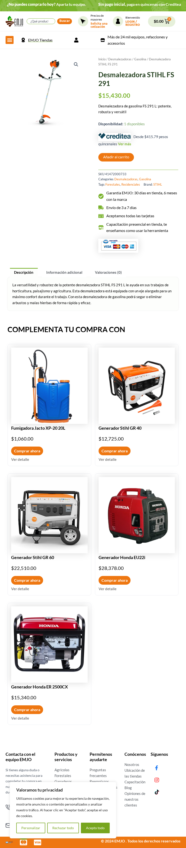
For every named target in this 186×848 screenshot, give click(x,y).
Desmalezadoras (120, 59)
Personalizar (30, 828)
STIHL (157, 184)
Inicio (102, 59)
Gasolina (140, 59)
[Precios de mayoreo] (83, 21)
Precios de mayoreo (97, 17)
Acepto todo (95, 828)
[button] (10, 40)
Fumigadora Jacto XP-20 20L (38, 428)
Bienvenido (132, 17)
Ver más (124, 144)
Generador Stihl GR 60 (32, 557)
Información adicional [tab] (64, 272)
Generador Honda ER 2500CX (39, 686)
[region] (63, 810)
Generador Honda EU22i (122, 557)
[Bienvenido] (118, 21)
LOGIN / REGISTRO (132, 23)
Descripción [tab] (23, 272)
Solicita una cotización (99, 25)
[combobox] (41, 21)
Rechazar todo (63, 828)
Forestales (112, 184)
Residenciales (130, 184)
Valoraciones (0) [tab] (108, 272)
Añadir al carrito (116, 157)
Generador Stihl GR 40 (120, 428)
